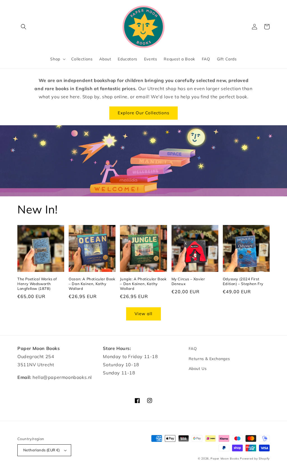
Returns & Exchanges (209, 358)
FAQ (193, 348)
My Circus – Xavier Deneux (188, 281)
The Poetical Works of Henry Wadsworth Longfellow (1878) (37, 284)
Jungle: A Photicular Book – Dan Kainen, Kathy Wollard (143, 284)
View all (143, 313)
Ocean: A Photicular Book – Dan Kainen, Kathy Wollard (92, 284)
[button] (23, 27)
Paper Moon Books (224, 458)
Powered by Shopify (255, 458)
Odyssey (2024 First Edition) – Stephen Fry (243, 281)
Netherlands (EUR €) (41, 450)
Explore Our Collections (143, 112)
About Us (198, 368)
